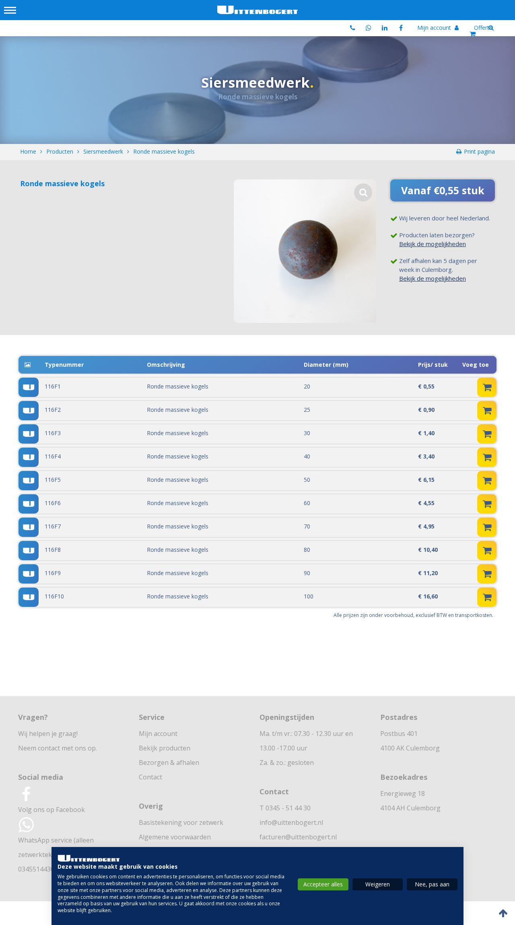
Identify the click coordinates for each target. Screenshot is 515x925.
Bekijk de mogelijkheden (432, 244)
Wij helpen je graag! (48, 733)
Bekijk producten (164, 748)
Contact (150, 777)
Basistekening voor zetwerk (181, 822)
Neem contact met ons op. (57, 748)
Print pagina (479, 151)
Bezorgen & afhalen (169, 762)
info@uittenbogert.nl (291, 822)
